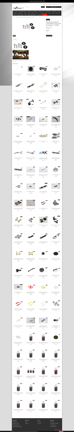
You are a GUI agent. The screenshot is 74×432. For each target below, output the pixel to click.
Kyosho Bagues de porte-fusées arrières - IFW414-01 (18, 124)
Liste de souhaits (52, 424)
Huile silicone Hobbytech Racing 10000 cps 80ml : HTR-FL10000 (30, 360)
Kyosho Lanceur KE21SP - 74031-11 (31, 108)
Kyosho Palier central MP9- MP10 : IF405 (56, 192)
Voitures (16, 11)
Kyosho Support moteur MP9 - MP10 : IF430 (30, 192)
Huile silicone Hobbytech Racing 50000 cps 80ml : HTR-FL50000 (18, 377)
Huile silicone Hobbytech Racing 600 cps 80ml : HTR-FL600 (43, 343)
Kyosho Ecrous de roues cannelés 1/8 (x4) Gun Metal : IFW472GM (18, 242)
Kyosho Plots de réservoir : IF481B (31, 225)
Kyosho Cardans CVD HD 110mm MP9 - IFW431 (43, 108)
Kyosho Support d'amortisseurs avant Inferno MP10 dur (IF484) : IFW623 (18, 259)
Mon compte (52, 421)
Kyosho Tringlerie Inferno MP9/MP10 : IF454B (56, 275)
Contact (26, 421)
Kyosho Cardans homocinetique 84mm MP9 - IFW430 (18, 326)
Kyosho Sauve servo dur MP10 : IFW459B (56, 225)
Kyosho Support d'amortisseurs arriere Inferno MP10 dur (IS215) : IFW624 (30, 259)
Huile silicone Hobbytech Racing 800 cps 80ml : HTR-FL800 (55, 393)
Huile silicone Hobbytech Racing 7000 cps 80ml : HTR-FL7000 (55, 376)
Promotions (44, 14)
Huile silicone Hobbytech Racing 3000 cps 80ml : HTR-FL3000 (30, 393)
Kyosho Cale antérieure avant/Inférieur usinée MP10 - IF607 (18, 175)
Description (15, 39)
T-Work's (59, 11)
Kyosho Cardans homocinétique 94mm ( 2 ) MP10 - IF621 (30, 158)
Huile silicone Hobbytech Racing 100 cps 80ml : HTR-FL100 (30, 410)
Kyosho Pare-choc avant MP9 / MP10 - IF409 (43, 74)
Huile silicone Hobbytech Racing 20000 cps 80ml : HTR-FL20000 (55, 360)
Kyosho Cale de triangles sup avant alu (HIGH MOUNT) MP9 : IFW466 (55, 125)
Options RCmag (39, 14)
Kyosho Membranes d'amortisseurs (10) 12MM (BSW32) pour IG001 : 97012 (43, 326)
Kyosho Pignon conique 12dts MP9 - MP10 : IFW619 (18, 275)
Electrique (40, 11)
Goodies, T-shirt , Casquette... (32, 14)
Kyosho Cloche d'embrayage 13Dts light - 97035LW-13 (31, 74)
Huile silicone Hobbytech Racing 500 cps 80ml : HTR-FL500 (18, 359)
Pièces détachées (48, 11)
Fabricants (39, 421)
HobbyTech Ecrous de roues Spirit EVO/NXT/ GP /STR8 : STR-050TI (18, 343)
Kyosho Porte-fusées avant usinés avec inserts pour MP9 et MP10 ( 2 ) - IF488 (43, 158)
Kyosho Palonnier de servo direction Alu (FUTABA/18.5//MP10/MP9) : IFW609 (55, 326)
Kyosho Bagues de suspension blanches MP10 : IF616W (43, 91)
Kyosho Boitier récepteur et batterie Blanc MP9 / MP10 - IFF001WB (56, 293)
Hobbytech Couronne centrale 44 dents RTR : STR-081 (55, 343)
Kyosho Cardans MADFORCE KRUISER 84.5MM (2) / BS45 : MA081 (30, 326)
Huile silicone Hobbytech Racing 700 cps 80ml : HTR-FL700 (43, 393)
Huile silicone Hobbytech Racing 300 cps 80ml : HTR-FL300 (43, 376)
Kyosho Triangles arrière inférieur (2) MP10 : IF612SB (43, 192)
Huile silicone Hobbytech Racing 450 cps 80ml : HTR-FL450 (43, 410)
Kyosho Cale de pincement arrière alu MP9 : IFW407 (43, 124)
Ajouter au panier (49, 35)
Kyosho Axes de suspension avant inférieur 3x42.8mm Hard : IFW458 (30, 142)
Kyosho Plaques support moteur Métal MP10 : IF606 (18, 192)
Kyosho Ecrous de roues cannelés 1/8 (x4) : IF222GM (56, 309)
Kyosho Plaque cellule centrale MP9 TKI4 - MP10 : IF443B (18, 208)
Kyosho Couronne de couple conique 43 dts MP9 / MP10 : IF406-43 (43, 276)
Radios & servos (35, 11)
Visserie (14, 14)
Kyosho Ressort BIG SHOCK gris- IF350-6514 (18, 74)
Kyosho (50, 26)
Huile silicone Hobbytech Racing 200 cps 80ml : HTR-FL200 (18, 410)
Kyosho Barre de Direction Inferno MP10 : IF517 (31, 275)
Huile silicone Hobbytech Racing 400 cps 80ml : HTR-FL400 (30, 343)
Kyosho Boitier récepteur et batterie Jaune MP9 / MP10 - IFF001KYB (43, 293)
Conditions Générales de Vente (17, 426)
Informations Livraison (16, 423)
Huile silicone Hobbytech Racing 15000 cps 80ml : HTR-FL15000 (43, 360)
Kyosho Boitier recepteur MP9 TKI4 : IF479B (43, 225)
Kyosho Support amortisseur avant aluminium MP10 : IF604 (18, 225)
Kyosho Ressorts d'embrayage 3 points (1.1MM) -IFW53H (55, 74)
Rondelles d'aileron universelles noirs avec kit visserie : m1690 (25, 17)
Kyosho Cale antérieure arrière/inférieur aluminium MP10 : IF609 (31, 242)
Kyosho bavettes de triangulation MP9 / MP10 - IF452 (56, 142)
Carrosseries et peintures (22, 11)
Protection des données (16, 424)
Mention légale (15, 421)
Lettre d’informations (53, 426)
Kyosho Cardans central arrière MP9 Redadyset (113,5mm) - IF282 (43, 175)
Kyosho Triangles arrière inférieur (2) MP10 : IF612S (31, 91)
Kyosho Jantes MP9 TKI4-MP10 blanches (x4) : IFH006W (30, 208)
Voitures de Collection (20, 14)
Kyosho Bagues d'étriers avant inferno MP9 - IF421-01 (55, 108)
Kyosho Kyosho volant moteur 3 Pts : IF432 (55, 175)
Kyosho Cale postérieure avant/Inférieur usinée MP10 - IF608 (55, 158)
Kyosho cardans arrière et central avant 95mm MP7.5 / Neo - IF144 (31, 125)
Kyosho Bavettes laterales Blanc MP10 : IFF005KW (43, 309)
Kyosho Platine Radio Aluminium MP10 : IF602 (55, 242)
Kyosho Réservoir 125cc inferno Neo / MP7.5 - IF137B (18, 108)
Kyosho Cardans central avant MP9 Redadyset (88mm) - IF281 (30, 175)
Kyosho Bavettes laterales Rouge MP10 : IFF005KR (18, 309)
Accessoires (29, 11)
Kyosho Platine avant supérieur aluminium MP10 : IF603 (55, 208)
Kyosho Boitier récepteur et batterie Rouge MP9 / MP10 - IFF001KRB (30, 293)
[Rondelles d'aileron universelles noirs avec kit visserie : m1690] (29, 26)
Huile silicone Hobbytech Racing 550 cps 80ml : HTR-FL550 (55, 410)
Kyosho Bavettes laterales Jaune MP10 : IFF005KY (31, 309)
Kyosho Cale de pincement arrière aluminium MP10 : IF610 (43, 242)
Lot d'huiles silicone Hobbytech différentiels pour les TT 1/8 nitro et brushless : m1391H (30, 377)
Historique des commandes (54, 423)
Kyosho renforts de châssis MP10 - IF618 (18, 158)
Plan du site (27, 423)
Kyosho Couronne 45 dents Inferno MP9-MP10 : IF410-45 (43, 259)
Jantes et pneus (54, 11)
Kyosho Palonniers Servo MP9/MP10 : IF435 (18, 292)
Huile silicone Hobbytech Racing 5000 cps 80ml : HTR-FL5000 (18, 393)
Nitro (43, 11)
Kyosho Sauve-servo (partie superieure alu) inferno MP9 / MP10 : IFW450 (18, 142)
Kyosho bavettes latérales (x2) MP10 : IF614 (43, 208)
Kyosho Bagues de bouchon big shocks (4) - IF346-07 (18, 91)
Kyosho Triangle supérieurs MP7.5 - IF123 (56, 91)
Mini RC (26, 14)
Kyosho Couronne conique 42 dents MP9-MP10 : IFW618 (55, 259)
